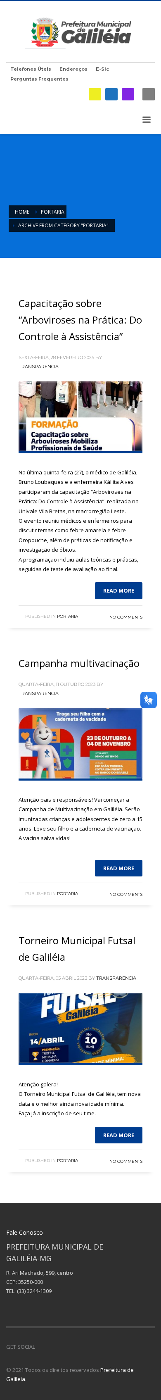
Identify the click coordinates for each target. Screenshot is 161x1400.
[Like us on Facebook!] (41, 1346)
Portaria (67, 616)
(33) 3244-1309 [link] (34, 1291)
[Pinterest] (66, 1346)
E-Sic (102, 69)
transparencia (39, 366)
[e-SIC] (95, 94)
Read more (118, 590)
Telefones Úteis (30, 69)
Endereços (73, 69)
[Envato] (78, 1346)
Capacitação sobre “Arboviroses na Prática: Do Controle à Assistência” (80, 319)
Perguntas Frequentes (39, 79)
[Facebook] (111, 94)
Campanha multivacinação (79, 663)
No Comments (125, 617)
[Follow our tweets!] (53, 1346)
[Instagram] (128, 94)
